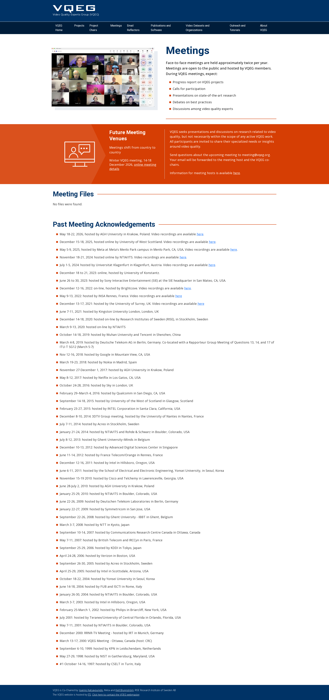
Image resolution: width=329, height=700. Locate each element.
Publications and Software (161, 28)
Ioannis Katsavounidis (91, 690)
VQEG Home (59, 28)
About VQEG (263, 28)
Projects (79, 25)
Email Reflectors (133, 28)
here (236, 173)
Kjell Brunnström (124, 690)
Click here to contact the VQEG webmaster (115, 694)
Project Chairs (93, 28)
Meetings (116, 25)
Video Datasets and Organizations (197, 28)
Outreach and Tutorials (237, 28)
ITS (89, 694)
